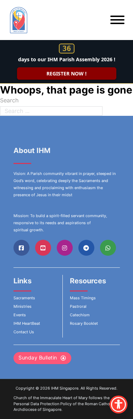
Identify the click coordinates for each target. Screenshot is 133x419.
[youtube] (43, 247)
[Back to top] (108, 397)
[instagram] (65, 247)
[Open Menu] (117, 20)
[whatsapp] (108, 247)
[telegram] (86, 247)
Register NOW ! (66, 73)
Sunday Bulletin (37, 358)
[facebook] (21, 247)
